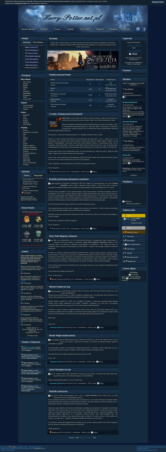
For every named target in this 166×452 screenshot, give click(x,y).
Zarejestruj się (133, 59)
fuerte (54, 171)
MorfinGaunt (112, 88)
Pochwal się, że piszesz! (58, 94)
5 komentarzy (75, 171)
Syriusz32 (126, 155)
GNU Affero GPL (38, 448)
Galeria (70, 29)
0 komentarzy (82, 383)
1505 (94, 437)
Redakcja (114, 29)
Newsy (53, 88)
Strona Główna (28, 29)
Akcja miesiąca (55, 99)
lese (110, 83)
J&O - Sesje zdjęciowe (133, 277)
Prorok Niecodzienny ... (32, 50)
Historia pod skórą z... (32, 65)
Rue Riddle (128, 89)
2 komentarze (82, 327)
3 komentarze (75, 228)
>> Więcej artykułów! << (31, 67)
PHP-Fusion (12, 447)
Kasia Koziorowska (111, 94)
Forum (57, 29)
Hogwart (100, 29)
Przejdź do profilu (136, 223)
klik (90, 354)
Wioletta (54, 432)
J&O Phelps (134, 272)
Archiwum (133, 175)
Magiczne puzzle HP (31, 47)
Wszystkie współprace (133, 203)
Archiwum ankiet (32, 335)
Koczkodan (27, 193)
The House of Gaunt (31, 53)
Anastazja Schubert (56, 327)
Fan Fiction (85, 29)
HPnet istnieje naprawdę (32, 56)
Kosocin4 (111, 99)
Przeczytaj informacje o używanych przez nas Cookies (89, 1)
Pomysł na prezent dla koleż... (60, 83)
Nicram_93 (55, 279)
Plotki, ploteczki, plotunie (58, 104)
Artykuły (44, 29)
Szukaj (127, 29)
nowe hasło (136, 64)
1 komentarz (82, 361)
